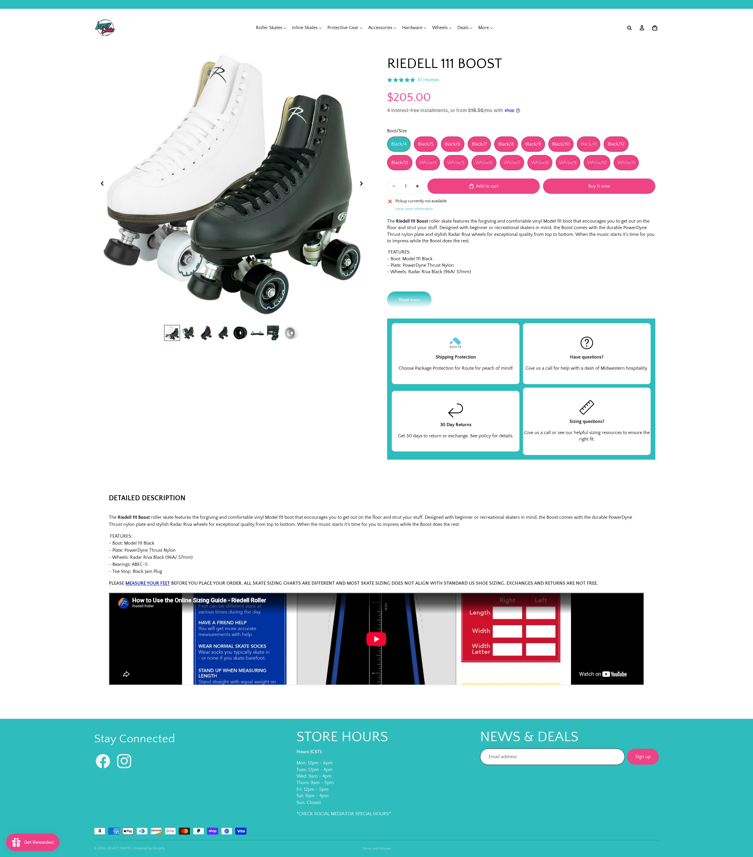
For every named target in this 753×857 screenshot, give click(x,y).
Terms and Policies (377, 849)
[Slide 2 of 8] (189, 333)
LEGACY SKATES (119, 848)
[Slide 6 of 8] (257, 333)
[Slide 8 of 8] (291, 333)
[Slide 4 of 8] (223, 333)
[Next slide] (362, 184)
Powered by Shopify (149, 848)
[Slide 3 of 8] (206, 333)
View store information (414, 209)
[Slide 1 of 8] (172, 333)
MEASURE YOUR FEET (147, 583)
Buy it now (599, 186)
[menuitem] (271, 28)
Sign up (643, 756)
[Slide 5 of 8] (240, 333)
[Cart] (654, 27)
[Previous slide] (100, 184)
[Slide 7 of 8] (274, 333)
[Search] (629, 27)
